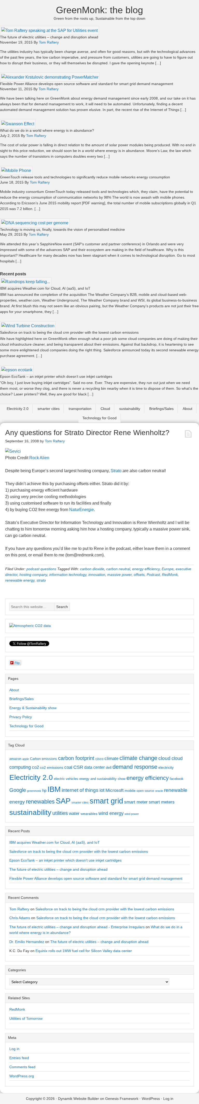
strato (41, 580)
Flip (17, 662)
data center (94, 767)
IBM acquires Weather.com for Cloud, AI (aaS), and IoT (45, 288)
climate (111, 758)
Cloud (105, 409)
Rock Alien (39, 458)
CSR (78, 767)
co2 (35, 767)
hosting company (33, 574)
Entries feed (19, 1058)
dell (108, 767)
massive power (119, 574)
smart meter (136, 802)
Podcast (153, 574)
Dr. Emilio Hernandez (26, 942)
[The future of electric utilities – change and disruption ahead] (49, 30)
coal (68, 767)
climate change (138, 758)
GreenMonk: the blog (99, 10)
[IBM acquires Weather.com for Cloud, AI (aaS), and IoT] (25, 282)
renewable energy (19, 580)
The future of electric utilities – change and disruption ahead (49, 37)
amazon (15, 759)
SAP (63, 800)
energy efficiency (146, 569)
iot (102, 790)
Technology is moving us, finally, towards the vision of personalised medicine (62, 229)
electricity (166, 767)
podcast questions (41, 569)
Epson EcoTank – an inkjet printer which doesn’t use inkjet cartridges (56, 376)
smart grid (106, 801)
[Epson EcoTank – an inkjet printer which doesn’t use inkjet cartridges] (17, 370)
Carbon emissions (43, 759)
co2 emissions (51, 767)
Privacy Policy (20, 717)
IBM (54, 789)
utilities (60, 813)
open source (145, 791)
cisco (99, 759)
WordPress (151, 1098)
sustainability (129, 409)
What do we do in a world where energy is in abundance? (47, 130)
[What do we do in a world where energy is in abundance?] (17, 124)
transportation (80, 409)
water (74, 813)
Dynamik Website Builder (78, 1098)
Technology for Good (99, 418)
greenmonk (34, 790)
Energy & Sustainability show (32, 708)
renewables (40, 801)
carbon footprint (76, 758)
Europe (168, 569)
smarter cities (49, 409)
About (187, 409)
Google (17, 790)
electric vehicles (66, 779)
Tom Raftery (19, 909)
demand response (134, 767)
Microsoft (114, 790)
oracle (159, 790)
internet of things (80, 790)
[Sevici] (13, 451)
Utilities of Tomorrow (25, 1018)
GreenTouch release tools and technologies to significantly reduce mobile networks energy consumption (85, 177)
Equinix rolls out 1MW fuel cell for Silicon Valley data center (83, 951)
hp (44, 790)
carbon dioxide (92, 569)
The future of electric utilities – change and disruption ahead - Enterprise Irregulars (77, 927)
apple (25, 758)
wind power (132, 813)
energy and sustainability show (102, 779)
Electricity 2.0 (18, 409)
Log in (14, 1049)
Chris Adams (19, 918)
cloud (164, 758)
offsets (139, 574)
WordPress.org (21, 1076)
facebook (176, 779)
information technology (67, 574)
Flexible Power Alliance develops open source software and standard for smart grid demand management (86, 84)
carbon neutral (118, 569)
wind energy (111, 813)
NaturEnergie (81, 509)
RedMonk (170, 574)
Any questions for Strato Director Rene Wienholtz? (87, 433)
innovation (96, 574)
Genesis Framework (121, 1098)
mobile (130, 790)
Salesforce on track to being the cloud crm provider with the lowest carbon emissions (69, 332)
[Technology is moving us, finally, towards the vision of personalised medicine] (35, 223)
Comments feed (22, 1067)
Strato (116, 471)
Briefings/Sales (161, 409)
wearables (89, 814)
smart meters (162, 802)
